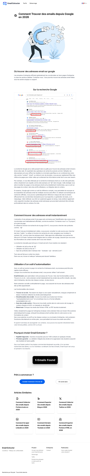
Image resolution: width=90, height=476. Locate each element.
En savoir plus (63, 382)
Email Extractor (8, 448)
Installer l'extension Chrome (31, 382)
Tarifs (25, 3)
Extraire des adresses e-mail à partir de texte (37, 461)
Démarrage (33, 3)
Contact (48, 450)
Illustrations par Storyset (8, 472)
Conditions (5, 450)
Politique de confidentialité (16, 450)
